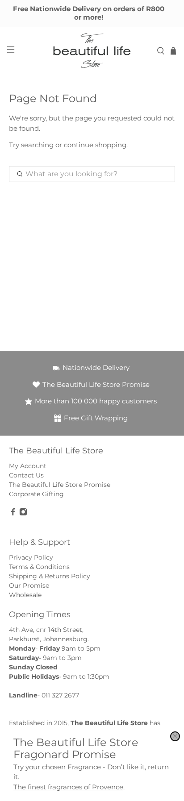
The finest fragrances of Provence (68, 787)
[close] (175, 736)
